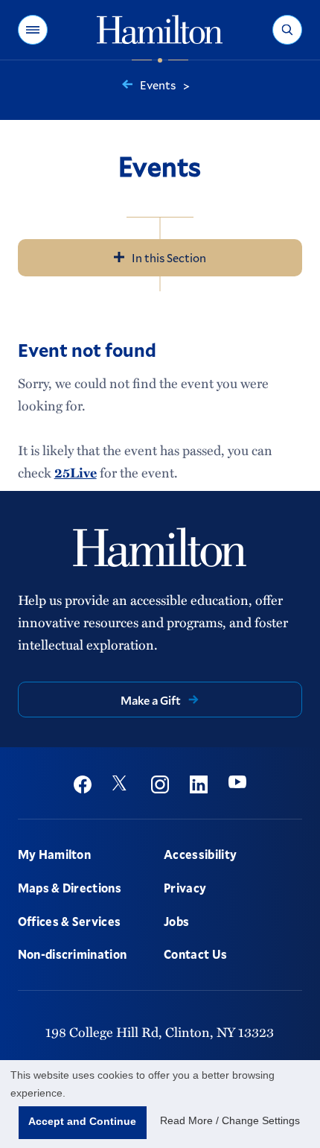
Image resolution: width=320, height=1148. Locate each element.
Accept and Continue (82, 1121)
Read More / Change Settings (230, 1120)
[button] (32, 29)
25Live (75, 472)
